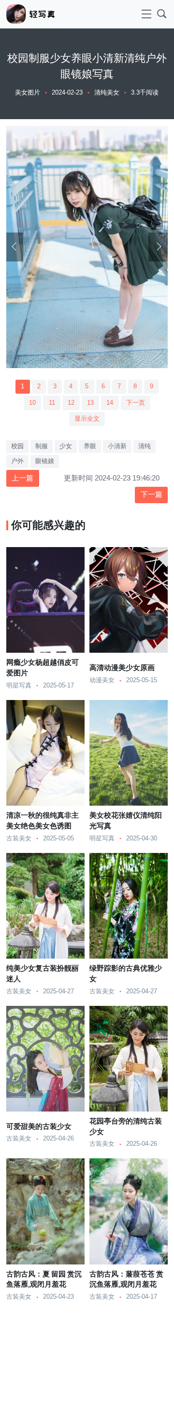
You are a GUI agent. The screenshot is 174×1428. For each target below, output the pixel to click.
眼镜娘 (44, 461)
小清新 (117, 446)
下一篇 (151, 494)
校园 (17, 446)
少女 (65, 446)
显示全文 (87, 418)
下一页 (135, 402)
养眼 (90, 446)
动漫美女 (102, 680)
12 (71, 402)
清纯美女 (106, 92)
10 (32, 402)
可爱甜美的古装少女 (39, 1126)
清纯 (144, 446)
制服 (41, 446)
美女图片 (27, 92)
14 (109, 402)
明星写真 (18, 685)
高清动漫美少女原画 (122, 667)
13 (90, 402)
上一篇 (22, 478)
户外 (17, 461)
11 (52, 402)
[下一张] (158, 247)
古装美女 (18, 838)
